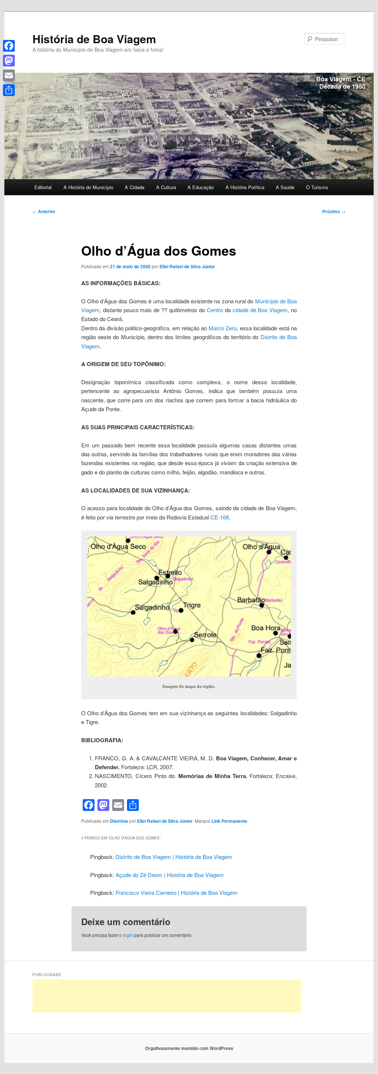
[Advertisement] (166, 996)
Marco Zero (223, 328)
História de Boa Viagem (94, 39)
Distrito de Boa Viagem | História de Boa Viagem (174, 856)
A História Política (245, 187)
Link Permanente (229, 821)
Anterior (43, 211)
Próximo (334, 211)
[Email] (8, 75)
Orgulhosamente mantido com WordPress (189, 1048)
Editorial (43, 187)
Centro (215, 310)
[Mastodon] (8, 60)
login (128, 935)
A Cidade (134, 187)
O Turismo (317, 187)
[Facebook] (8, 45)
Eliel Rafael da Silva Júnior (187, 266)
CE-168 (219, 517)
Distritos (119, 821)
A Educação (201, 187)
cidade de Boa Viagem (260, 310)
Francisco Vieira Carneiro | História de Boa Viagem (177, 892)
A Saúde (285, 187)
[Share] (8, 90)
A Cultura (166, 187)
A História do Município (88, 187)
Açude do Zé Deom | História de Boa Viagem (170, 875)
